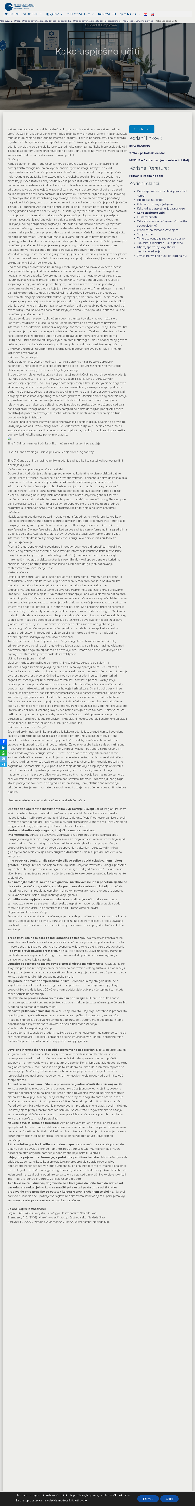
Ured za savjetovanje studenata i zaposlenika (46, 20)
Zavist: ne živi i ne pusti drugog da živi (162, 256)
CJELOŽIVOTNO (78, 14)
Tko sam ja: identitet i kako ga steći (160, 243)
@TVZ (54, 14)
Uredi (17, 20)
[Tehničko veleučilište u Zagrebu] (19, 6)
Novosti (109, 14)
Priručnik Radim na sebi (146, 176)
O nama (130, 14)
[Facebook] (3, 742)
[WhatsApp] (3, 753)
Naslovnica (6, 20)
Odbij (169, 1498)
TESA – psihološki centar (147, 153)
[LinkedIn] (3, 747)
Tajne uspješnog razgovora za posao (161, 238)
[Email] (3, 759)
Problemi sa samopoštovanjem (157, 230)
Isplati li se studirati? (150, 200)
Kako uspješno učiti (151, 212)
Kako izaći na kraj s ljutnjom (155, 204)
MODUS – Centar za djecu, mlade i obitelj (159, 160)
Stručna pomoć (144, 20)
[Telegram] (3, 764)
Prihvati (148, 1498)
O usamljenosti (147, 217)
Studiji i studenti (23, 14)
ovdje (83, 1500)
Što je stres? (145, 234)
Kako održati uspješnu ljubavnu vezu (161, 208)
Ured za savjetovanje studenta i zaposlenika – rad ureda (103, 20)
